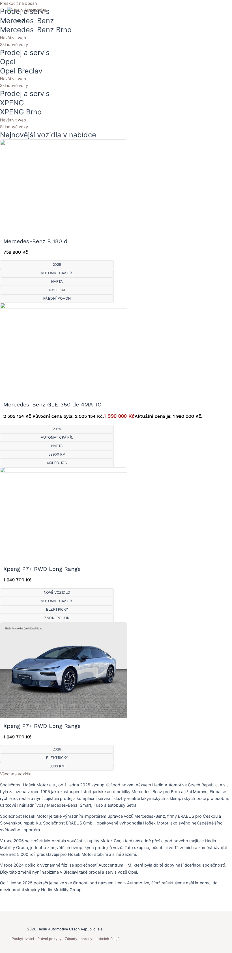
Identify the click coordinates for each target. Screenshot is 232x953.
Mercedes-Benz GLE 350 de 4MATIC (52, 404)
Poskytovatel (23, 939)
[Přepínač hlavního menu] (20, 21)
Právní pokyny (49, 939)
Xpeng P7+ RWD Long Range (42, 568)
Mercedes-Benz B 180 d (35, 241)
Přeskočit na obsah (18, 3)
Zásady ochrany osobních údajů (92, 939)
